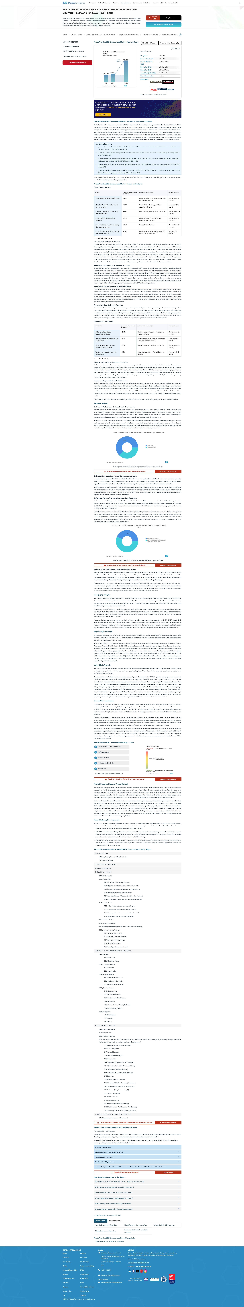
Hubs (82, 1283)
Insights (65, 1274)
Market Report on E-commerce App (135, 1225)
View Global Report (149, 43)
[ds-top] (163, 24)
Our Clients (66, 1262)
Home (65, 1253)
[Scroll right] (180, 34)
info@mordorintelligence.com (110, 1275)
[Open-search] (240, 3)
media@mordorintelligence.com (111, 1282)
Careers (65, 1287)
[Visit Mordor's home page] (74, 2)
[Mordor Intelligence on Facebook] (133, 1271)
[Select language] (162, 3)
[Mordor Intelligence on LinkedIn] (129, 1271)
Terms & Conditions (87, 1287)
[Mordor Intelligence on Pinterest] (141, 1271)
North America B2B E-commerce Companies (110, 1241)
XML (64, 1295)
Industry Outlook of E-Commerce (164, 1225)
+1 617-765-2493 (173, 3)
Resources (136, 3)
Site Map (83, 1295)
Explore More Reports (115, 1220)
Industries (146, 3)
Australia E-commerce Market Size (106, 1225)
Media (65, 1266)
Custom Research (104, 3)
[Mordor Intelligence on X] (137, 1271)
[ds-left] (77, 62)
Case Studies (84, 1274)
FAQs (82, 1270)
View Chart (103, 115)
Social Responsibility (87, 1266)
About (115, 3)
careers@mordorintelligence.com (138, 1263)
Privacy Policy (67, 1291)
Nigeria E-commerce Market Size (105, 1231)
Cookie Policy (84, 1291)
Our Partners (84, 1262)
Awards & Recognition (70, 1270)
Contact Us (84, 1278)
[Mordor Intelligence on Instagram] (145, 1271)
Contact (156, 3)
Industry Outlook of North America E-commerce (136, 1231)
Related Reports (101, 1220)
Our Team (83, 1257)
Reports (91, 3)
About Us (66, 1257)
